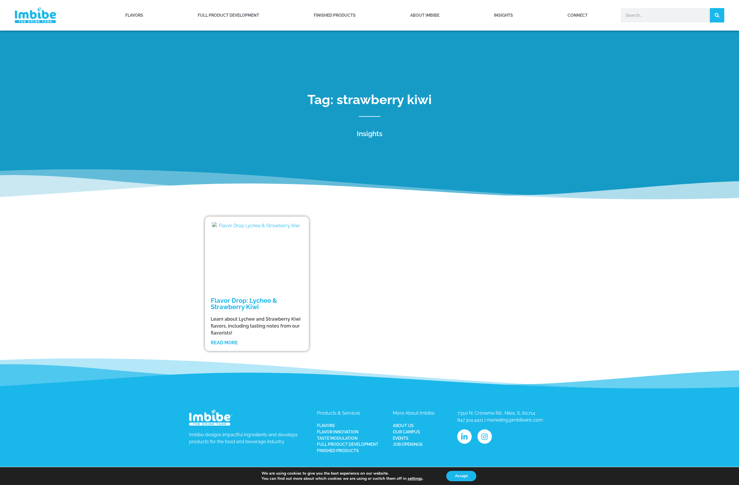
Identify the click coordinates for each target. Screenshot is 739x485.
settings (415, 478)
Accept (461, 476)
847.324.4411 (470, 420)
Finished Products (335, 15)
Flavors (134, 15)
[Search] (717, 15)
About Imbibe (424, 15)
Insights (503, 15)
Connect (578, 15)
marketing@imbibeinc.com (515, 420)
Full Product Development (228, 15)
